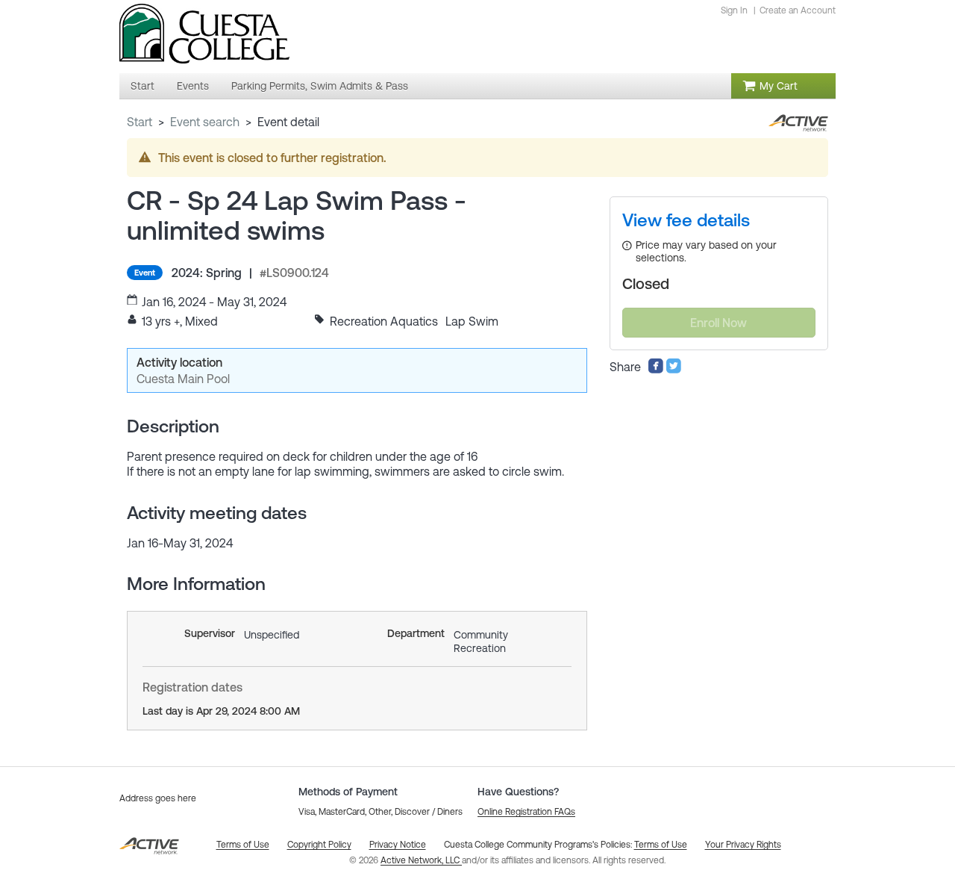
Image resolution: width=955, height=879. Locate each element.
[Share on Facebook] (656, 369)
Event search (204, 121)
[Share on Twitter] (674, 369)
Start (139, 121)
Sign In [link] (734, 10)
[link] (686, 220)
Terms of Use (660, 844)
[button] (526, 812)
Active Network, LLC (421, 860)
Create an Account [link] (798, 10)
